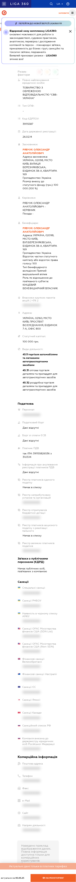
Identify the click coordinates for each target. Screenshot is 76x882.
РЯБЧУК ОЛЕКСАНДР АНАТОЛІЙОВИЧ (36, 151)
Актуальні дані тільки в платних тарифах (38, 866)
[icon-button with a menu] (72, 12)
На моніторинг (54, 878)
